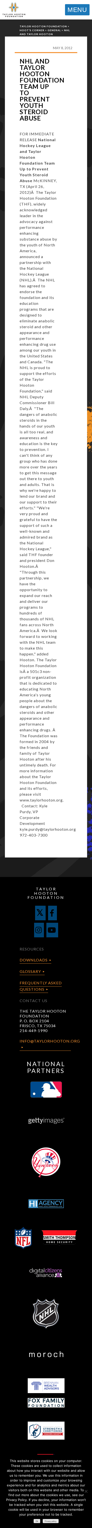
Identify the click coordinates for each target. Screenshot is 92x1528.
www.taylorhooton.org (41, 800)
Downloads (34, 960)
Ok (37, 1521)
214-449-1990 (34, 1030)
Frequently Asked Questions (41, 985)
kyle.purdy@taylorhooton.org (48, 829)
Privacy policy (50, 1521)
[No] (85, 1491)
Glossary (30, 971)
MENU (77, 9)
